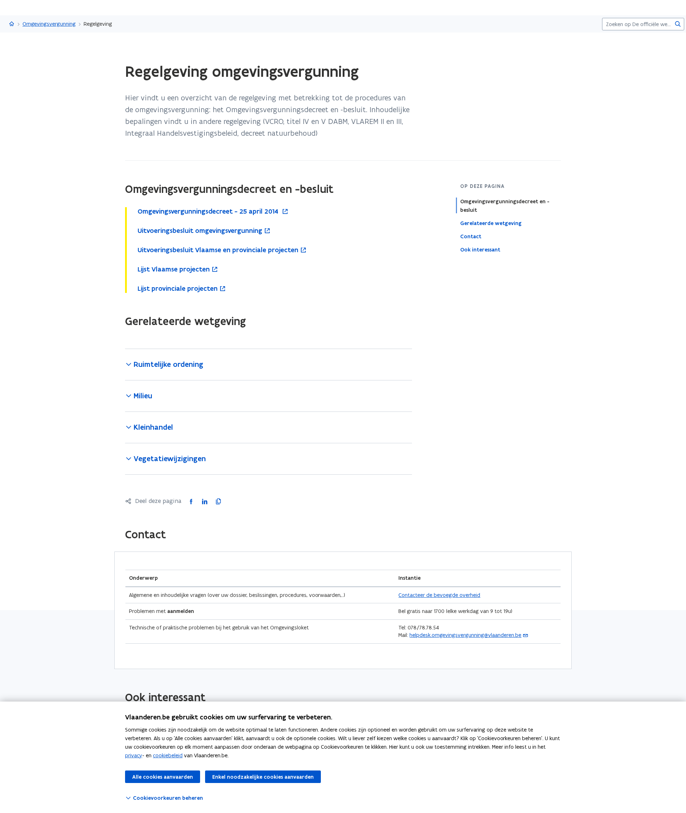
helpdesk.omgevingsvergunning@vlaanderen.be (465, 635)
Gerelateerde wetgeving (491, 223)
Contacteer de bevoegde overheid (439, 595)
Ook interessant (480, 249)
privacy (133, 755)
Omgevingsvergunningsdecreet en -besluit (505, 206)
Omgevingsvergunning (49, 23)
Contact (470, 236)
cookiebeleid (168, 755)
